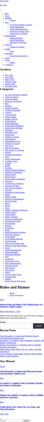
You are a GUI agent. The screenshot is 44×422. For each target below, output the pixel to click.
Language (9, 181)
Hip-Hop (8, 168)
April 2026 (9, 77)
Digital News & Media (18, 34)
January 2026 (10, 84)
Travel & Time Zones (13, 274)
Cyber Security (10, 115)
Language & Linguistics (14, 183)
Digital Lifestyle (11, 119)
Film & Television (17, 40)
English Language (12, 137)
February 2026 (10, 82)
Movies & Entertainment (14, 199)
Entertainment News (13, 141)
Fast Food (9, 146)
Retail (7, 230)
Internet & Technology (13, 172)
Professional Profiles (13, 221)
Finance (13, 20)
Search (3, 322)
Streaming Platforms (13, 254)
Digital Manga (10, 121)
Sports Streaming (11, 252)
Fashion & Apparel (17, 47)
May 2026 (9, 75)
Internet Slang (10, 177)
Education (9, 54)
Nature (12, 62)
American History (12, 97)
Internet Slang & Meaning (15, 179)
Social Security (10, 241)
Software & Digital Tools (19, 31)
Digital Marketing (16, 27)
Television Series (11, 266)
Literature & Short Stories (15, 192)
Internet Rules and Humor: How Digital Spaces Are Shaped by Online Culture (21, 305)
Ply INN (3, 5)
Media (7, 195)
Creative (8, 112)
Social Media (10, 237)
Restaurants (9, 228)
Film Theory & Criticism (14, 150)
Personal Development (13, 219)
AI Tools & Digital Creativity (21, 25)
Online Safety (10, 215)
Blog (7, 14)
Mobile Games (10, 197)
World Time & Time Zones (15, 281)
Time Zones (9, 270)
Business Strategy (12, 108)
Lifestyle (8, 45)
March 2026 (9, 80)
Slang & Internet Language (15, 232)
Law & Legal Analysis (18, 56)
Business (8, 18)
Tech (7, 22)
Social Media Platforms (19, 29)
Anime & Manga (16, 38)
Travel (7, 60)
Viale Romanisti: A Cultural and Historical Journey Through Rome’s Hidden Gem (19, 337)
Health (7, 49)
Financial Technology (13, 155)
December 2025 (11, 86)
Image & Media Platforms (15, 170)
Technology (9, 259)
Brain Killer (5, 311)
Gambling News (11, 161)
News (7, 16)
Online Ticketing (11, 217)
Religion (8, 226)
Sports (7, 58)
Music (7, 203)
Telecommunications (13, 263)
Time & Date (10, 268)
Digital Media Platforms (14, 126)
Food (12, 51)
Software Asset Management (16, 246)
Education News (11, 132)
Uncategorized (10, 277)
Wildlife (8, 279)
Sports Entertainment (13, 250)
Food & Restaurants (12, 159)
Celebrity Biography (13, 110)
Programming (10, 223)
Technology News (12, 261)
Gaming (8, 163)
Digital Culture (10, 117)
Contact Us (9, 65)
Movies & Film (11, 201)
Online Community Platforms (16, 210)
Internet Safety (10, 175)
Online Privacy (10, 212)
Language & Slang (12, 186)
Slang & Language (12, 234)
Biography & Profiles (18, 42)
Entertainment (10, 36)
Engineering (9, 135)
